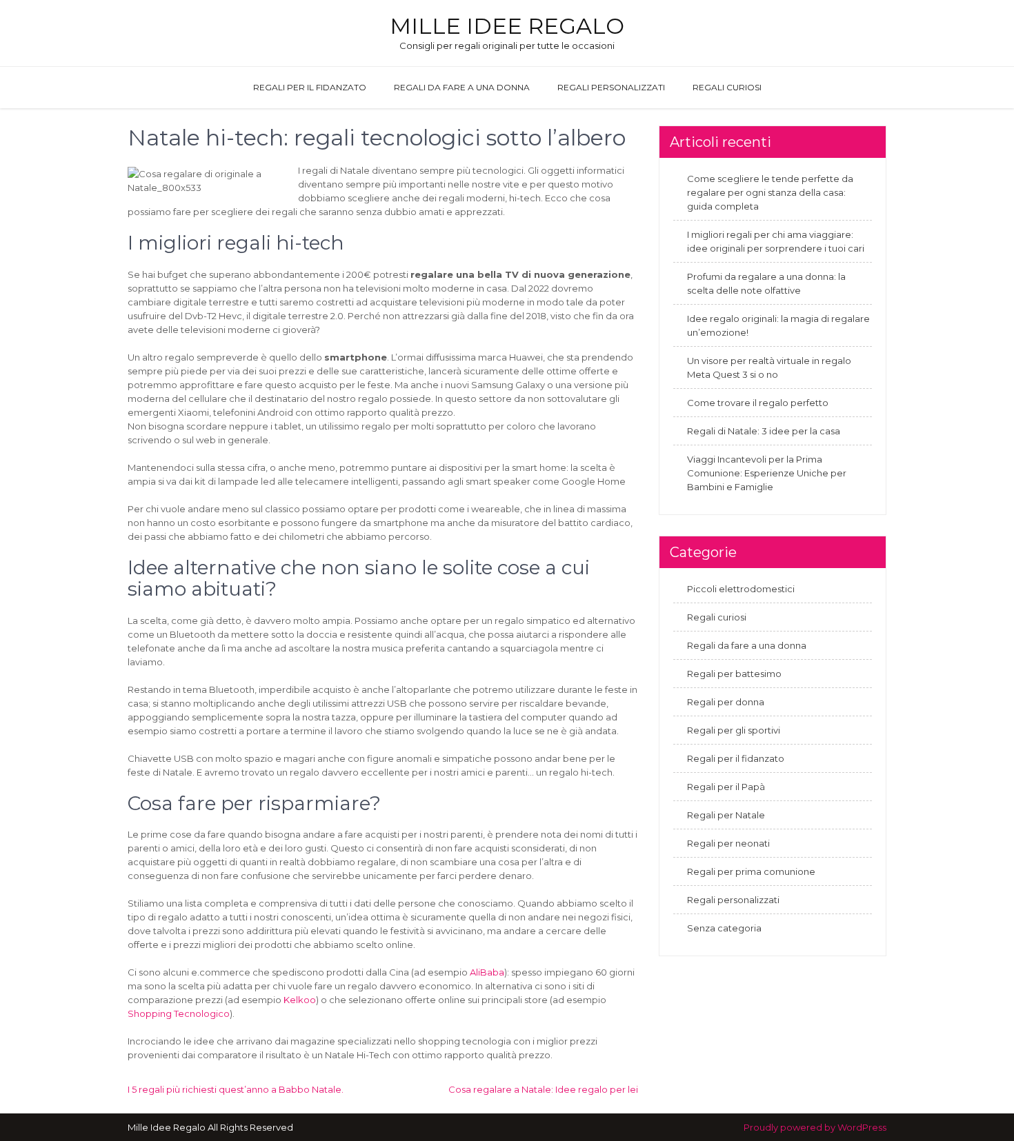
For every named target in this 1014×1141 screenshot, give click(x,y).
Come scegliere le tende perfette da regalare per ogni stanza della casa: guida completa (770, 192)
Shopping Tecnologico (179, 1013)
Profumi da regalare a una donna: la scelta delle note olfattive (766, 283)
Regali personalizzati (611, 87)
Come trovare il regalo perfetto (757, 402)
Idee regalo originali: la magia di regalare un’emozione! (778, 325)
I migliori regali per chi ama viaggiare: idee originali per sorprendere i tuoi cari (775, 241)
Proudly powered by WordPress (815, 1127)
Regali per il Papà (726, 786)
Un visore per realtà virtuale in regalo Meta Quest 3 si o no (769, 367)
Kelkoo (300, 999)
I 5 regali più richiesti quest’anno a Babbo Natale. (236, 1089)
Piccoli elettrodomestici (741, 588)
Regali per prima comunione (751, 871)
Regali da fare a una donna (462, 87)
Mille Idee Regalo (507, 25)
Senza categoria (724, 927)
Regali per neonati (728, 843)
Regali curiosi (727, 87)
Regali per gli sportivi (733, 730)
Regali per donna (725, 701)
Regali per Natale (726, 814)
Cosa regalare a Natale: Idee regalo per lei (543, 1089)
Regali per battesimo (734, 673)
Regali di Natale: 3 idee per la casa (763, 430)
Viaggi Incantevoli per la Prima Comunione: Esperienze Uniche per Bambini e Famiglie (766, 473)
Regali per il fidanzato (309, 87)
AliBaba (487, 972)
